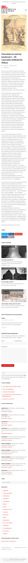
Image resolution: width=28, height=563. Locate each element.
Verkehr (13, 268)
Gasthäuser (6, 498)
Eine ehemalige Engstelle (7, 282)
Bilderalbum (5, 290)
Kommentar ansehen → (7, 411)
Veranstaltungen (7, 528)
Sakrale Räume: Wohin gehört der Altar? (11, 303)
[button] (4, 234)
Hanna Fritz (14, 65)
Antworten (3, 327)
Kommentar (4, 346)
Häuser (5, 504)
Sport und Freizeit (7, 522)
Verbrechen (6, 531)
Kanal (4, 506)
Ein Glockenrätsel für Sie (7, 260)
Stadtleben (6, 525)
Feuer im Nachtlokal (8, 389)
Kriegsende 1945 (7, 509)
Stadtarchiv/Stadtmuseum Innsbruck (17, 559)
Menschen (5, 514)
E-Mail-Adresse (18, 340)
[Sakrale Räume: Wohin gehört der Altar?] (14, 295)
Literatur (5, 512)
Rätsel (12, 246)
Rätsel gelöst (5, 292)
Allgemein (5, 490)
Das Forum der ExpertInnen (8, 541)
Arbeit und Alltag (7, 493)
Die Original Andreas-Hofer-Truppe (12, 386)
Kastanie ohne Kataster (9, 391)
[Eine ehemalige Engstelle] (14, 273)
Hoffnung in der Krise (20, 547)
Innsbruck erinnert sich (8, 11)
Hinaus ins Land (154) (8, 399)
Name (3, 340)
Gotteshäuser (6, 67)
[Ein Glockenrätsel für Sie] (14, 251)
